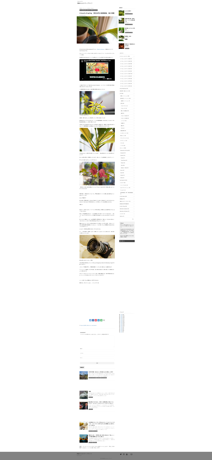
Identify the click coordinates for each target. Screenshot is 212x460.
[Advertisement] (97, 293)
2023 (121, 318)
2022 (121, 319)
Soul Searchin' (94, 325)
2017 (121, 326)
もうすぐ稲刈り (128, 10)
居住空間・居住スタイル (87, 325)
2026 (121, 314)
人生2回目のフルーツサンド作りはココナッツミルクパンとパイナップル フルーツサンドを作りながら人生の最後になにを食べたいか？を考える (102, 424)
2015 (121, 329)
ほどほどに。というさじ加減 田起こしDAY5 (91, 447)
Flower (82, 325)
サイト (81, 357)
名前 (81, 348)
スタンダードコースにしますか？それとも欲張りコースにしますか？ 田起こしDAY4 (98, 446)
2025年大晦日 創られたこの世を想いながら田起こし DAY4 (101, 371)
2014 (121, 330)
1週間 (90, 391)
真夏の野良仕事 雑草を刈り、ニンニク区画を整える (130, 20)
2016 (121, 327)
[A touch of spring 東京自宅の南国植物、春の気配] (98, 320)
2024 (121, 317)
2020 (121, 322)
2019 (121, 323)
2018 (121, 325)
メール (81, 353)
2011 (121, 331)
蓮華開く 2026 (128, 36)
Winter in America (100, 49)
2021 (121, 321)
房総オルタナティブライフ (84, 3)
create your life (79, 455)
